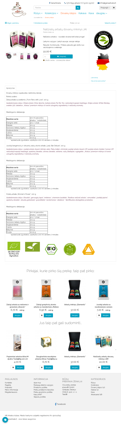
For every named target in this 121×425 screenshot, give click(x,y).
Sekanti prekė (110, 23)
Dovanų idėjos (68, 13)
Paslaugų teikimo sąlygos (43, 385)
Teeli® (64, 394)
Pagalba (8, 385)
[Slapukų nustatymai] (5, 420)
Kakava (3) (95, 390)
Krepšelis (8, 387)
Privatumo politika (40, 387)
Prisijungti (104, 8)
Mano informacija (11, 390)
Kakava (82, 13)
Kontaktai (8, 383)
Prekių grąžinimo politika (43, 392)
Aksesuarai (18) (96, 394)
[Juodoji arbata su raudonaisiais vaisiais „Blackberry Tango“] (103, 289)
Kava (91, 13)
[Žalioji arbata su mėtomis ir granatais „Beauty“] (17, 289)
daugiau (18, 315)
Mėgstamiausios (11, 392)
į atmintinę (94, 77)
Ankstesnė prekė (41, 23)
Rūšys (37, 13)
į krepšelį (62, 56)
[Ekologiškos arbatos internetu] (17, 9)
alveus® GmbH (68, 387)
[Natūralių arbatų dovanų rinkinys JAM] (103, 341)
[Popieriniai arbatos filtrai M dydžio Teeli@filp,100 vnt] (17, 341)
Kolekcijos (51, 13)
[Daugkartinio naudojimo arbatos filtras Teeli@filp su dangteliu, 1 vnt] (46, 341)
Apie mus (37, 383)
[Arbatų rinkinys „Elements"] (74, 289)
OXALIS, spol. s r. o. (69, 392)
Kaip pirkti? (38, 394)
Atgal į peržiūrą (13, 23)
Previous (9, 56)
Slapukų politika (40, 397)
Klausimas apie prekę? (98, 81)
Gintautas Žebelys (69, 390)
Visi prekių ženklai (69, 385)
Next (35, 56)
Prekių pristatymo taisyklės (44, 390)
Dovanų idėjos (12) (98, 387)
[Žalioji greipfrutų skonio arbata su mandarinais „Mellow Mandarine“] (46, 289)
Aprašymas (10, 88)
